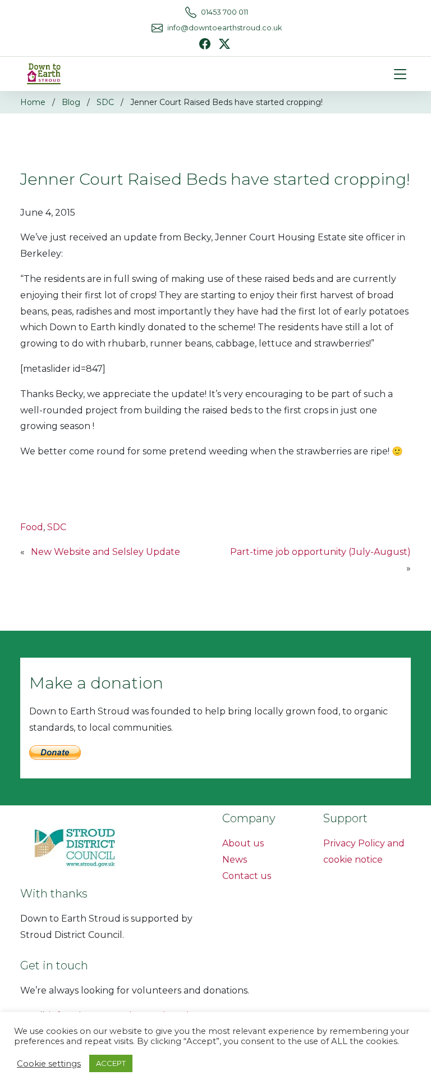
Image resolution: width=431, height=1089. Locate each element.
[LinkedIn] (224, 43)
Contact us (246, 876)
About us (243, 843)
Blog (71, 102)
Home (32, 102)
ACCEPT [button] (111, 1063)
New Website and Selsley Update (105, 551)
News (234, 859)
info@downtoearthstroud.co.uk (224, 28)
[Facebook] (205, 44)
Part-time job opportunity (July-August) (320, 551)
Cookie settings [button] (49, 1064)
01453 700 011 (224, 12)
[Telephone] (191, 12)
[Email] (157, 28)
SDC (105, 102)
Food (31, 527)
